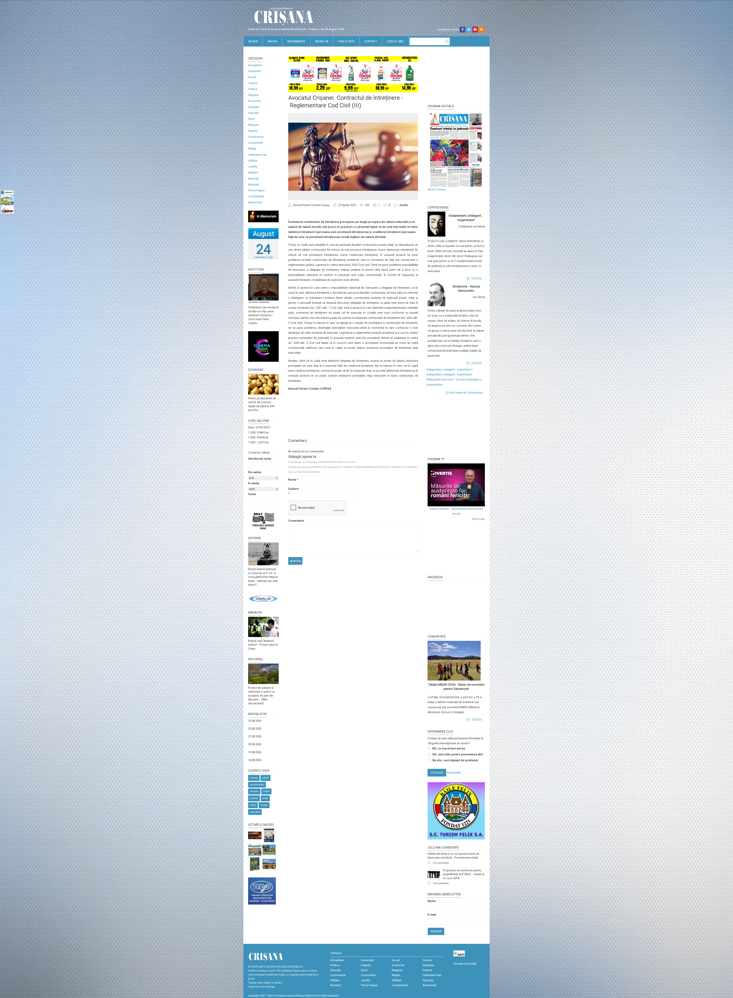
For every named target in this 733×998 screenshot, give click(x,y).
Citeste (476, 278)
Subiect (293, 491)
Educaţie (253, 113)
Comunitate (255, 142)
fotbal (266, 791)
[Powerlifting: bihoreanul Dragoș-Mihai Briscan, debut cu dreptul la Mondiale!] (269, 835)
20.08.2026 (255, 744)
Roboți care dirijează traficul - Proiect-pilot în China (263, 644)
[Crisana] (284, 17)
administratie (257, 784)
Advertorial (255, 202)
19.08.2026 (255, 752)
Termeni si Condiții (464, 963)
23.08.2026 (255, 721)
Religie (252, 148)
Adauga (436, 931)
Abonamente (296, 41)
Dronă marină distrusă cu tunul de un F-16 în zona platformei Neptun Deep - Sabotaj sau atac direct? (263, 576)
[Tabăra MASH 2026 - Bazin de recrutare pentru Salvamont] (269, 864)
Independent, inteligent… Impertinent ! (450, 369)
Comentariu (294, 520)
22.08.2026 (255, 728)
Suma (252, 494)
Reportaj (253, 178)
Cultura (252, 83)
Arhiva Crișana (437, 189)
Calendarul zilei (257, 154)
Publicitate (346, 41)
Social (252, 77)
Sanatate (253, 107)
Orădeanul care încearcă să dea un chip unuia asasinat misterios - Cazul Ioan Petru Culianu (263, 315)
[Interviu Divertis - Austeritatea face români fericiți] (456, 484)
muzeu (264, 805)
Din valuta (254, 472)
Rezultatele (454, 772)
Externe (253, 131)
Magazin (253, 124)
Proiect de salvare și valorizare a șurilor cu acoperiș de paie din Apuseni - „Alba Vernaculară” (261, 695)
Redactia (321, 41)
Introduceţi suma (259, 458)
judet (265, 798)
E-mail (432, 914)
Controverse (256, 137)
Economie (254, 101)
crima (253, 805)
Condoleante (256, 196)
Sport (251, 119)
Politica (252, 89)
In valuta (253, 483)
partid (265, 777)
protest (254, 777)
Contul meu (395, 41)
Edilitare (253, 172)
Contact (370, 41)
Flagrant (253, 95)
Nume (293, 479)
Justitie (252, 166)
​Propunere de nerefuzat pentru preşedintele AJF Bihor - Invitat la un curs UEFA (463, 874)
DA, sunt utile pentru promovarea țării (457, 754)
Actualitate (255, 65)
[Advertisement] (456, 425)
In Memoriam (266, 216)
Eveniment (254, 71)
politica (254, 798)
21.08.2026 (255, 736)
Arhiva (272, 41)
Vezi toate (478, 519)
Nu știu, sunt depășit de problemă (455, 760)
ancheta (254, 791)
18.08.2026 (255, 760)
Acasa (253, 41)
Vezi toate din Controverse (466, 392)
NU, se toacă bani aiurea (448, 748)
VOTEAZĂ (436, 772)
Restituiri (253, 184)
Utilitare (253, 160)
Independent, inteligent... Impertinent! (449, 374)
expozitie (255, 811)
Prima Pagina (256, 190)
